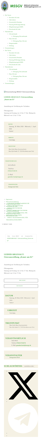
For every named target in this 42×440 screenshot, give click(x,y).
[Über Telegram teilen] (23, 433)
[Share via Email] (9, 436)
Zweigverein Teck (28, 236)
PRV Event (22, 280)
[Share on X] (23, 399)
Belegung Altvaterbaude (20, 36)
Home (9, 236)
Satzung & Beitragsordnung (17, 24)
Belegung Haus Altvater (20, 41)
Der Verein (8, 15)
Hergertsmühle (13, 43)
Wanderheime (9, 31)
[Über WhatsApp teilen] (9, 401)
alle (22, 236)
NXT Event (20, 285)
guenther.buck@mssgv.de (15, 177)
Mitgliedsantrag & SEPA (16, 27)
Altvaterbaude (13, 34)
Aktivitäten (12, 20)
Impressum (9, 199)
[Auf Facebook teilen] (9, 371)
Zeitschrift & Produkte (15, 22)
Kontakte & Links (14, 17)
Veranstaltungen (9, 48)
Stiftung (11, 45)
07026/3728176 (12, 171)
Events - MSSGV (15, 236)
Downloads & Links (14, 29)
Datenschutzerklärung (12, 201)
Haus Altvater (13, 38)
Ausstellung (29, 366)
